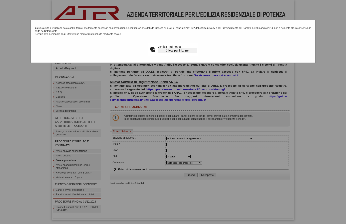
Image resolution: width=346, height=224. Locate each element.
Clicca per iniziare (177, 50)
